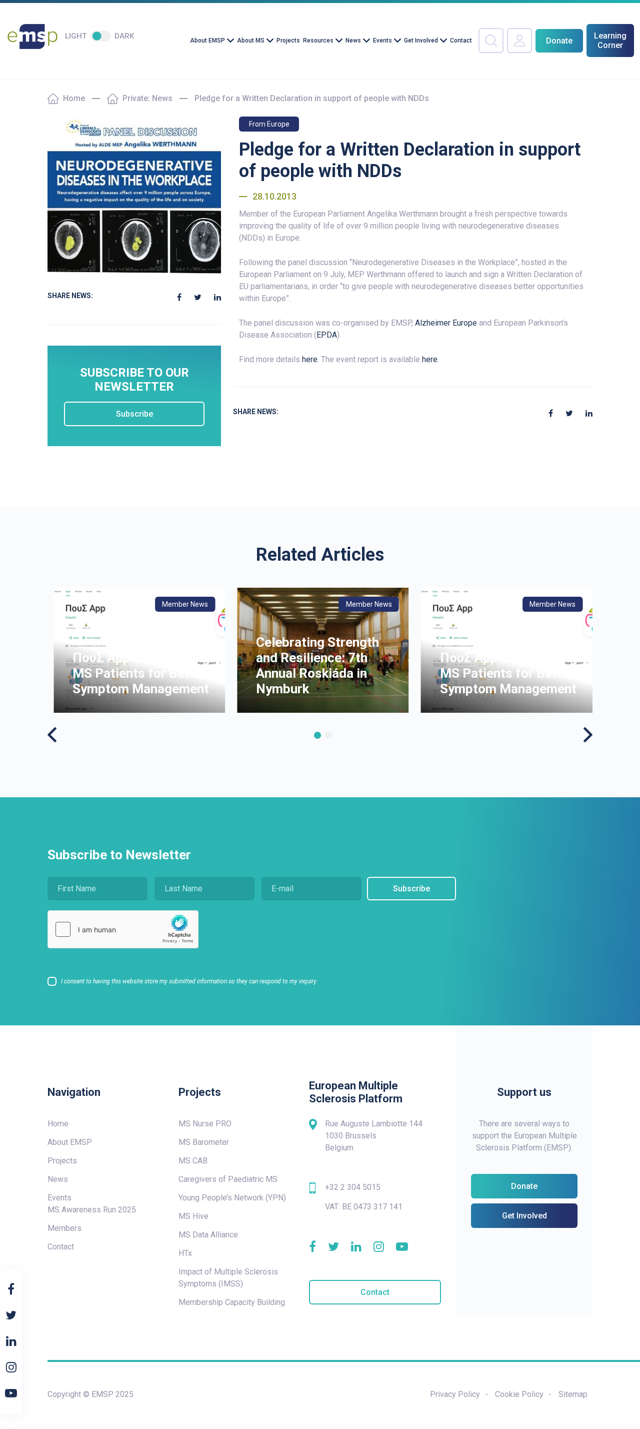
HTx (185, 1253)
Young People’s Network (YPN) (232, 1197)
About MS (250, 40)
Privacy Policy (455, 1394)
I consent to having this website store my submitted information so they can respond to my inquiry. (189, 981)
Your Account (519, 40)
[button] (317, 735)
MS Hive (193, 1216)
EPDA (326, 335)
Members (65, 1228)
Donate (559, 41)
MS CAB (193, 1160)
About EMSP (207, 40)
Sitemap (573, 1394)
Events (382, 40)
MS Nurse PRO (205, 1123)
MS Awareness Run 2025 (92, 1209)
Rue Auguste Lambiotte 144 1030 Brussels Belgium (373, 1135)
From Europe (269, 124)
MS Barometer (203, 1142)
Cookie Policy (519, 1394)
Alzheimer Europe (446, 323)
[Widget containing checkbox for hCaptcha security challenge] (123, 929)
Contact (461, 40)
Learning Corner (610, 40)
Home (74, 98)
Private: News (147, 98)
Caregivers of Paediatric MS (228, 1179)
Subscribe (134, 414)
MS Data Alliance (208, 1234)
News (353, 40)
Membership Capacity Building (231, 1302)
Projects (288, 40)
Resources (318, 40)
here (310, 359)
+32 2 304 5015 (352, 1187)
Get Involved (421, 40)
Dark (124, 36)
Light (75, 36)
